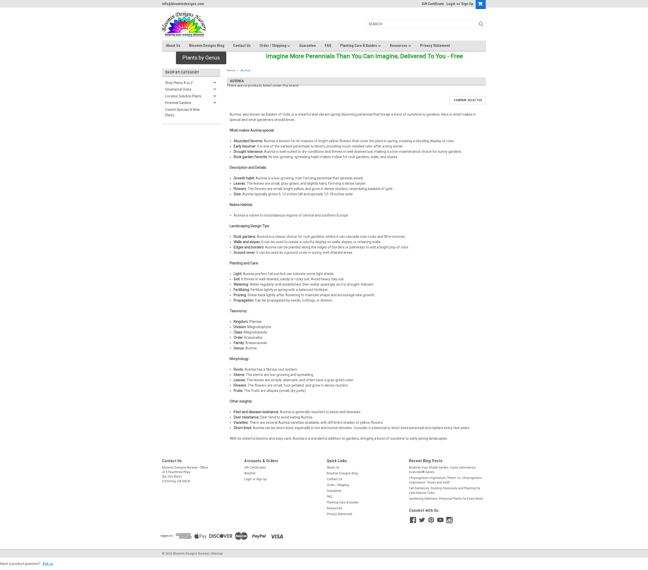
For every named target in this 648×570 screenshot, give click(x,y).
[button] (201, 58)
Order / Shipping (273, 45)
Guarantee (307, 45)
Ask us (48, 564)
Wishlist (250, 473)
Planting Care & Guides (359, 45)
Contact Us (242, 45)
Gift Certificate (433, 4)
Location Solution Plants (183, 96)
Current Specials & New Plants (182, 112)
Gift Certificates (255, 467)
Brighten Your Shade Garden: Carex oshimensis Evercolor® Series (442, 470)
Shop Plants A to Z (179, 82)
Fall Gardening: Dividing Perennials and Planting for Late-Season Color (444, 491)
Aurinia (245, 70)
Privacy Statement (435, 45)
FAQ (328, 45)
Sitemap (216, 553)
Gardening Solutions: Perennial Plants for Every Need (446, 498)
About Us (173, 45)
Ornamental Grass (178, 89)
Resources (399, 45)
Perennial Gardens (178, 102)
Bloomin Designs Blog (206, 45)
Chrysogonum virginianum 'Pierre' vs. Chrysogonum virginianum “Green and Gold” (445, 480)
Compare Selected (468, 100)
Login (451, 4)
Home (231, 70)
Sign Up (467, 4)
